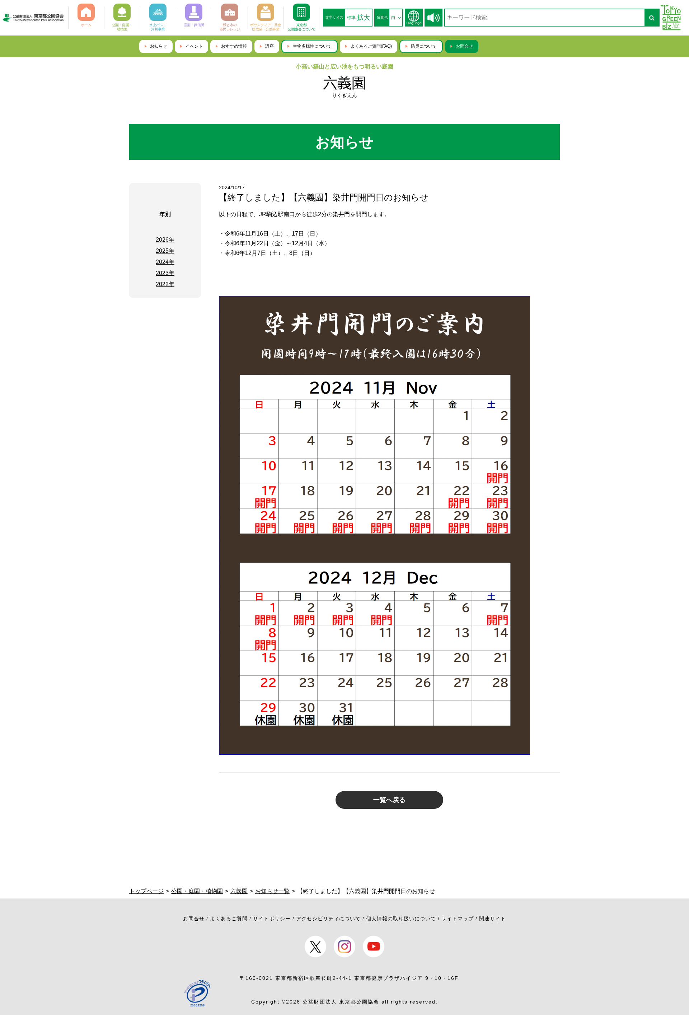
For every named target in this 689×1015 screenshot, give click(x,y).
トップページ (146, 891)
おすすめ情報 (234, 46)
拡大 (363, 17)
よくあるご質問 (229, 918)
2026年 (165, 240)
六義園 (344, 83)
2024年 (165, 262)
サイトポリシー (272, 918)
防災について (424, 46)
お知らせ (158, 46)
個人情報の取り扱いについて (401, 918)
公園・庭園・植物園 (197, 891)
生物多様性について (312, 46)
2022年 (165, 284)
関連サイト (492, 918)
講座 (269, 46)
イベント (194, 46)
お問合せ (464, 46)
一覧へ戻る (389, 799)
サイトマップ (457, 918)
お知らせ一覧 (272, 891)
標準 (351, 17)
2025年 (165, 251)
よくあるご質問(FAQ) (371, 46)
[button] (433, 17)
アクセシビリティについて (328, 918)
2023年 (165, 273)
